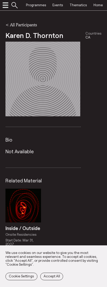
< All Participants (21, 24)
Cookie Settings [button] (21, 276)
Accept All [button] (52, 276)
